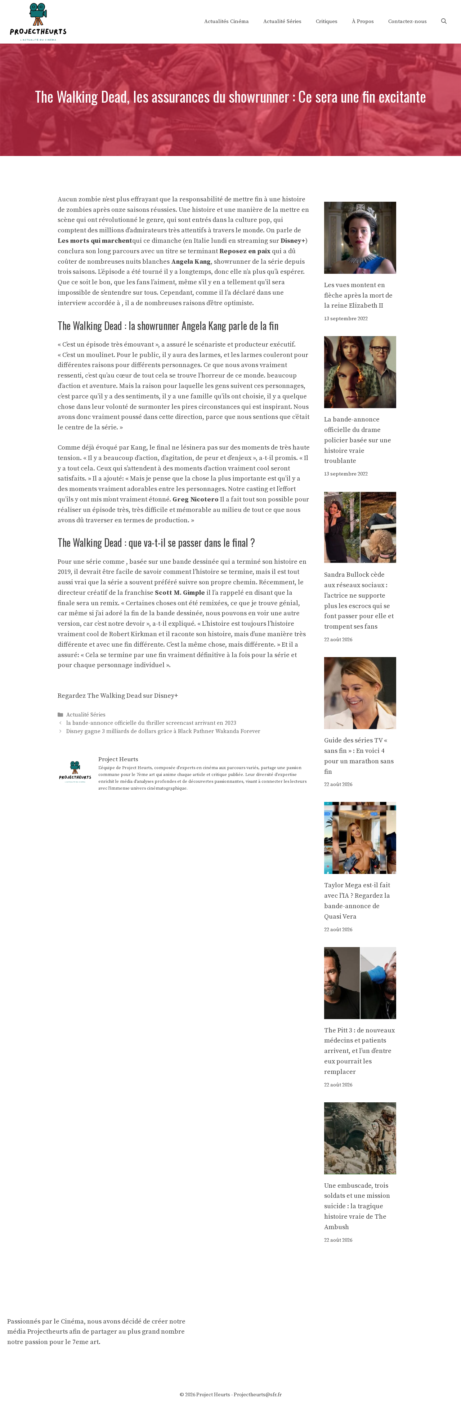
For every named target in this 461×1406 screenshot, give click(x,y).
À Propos (363, 21)
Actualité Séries (282, 21)
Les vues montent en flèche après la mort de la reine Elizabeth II (358, 295)
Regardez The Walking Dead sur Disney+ (118, 696)
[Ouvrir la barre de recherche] (444, 21)
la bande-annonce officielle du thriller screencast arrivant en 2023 (151, 723)
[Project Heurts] (37, 21)
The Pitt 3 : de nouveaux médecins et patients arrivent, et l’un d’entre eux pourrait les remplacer (359, 1051)
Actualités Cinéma (226, 21)
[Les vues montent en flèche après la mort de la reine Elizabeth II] (360, 268)
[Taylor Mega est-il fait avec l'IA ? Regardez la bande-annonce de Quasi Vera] (360, 869)
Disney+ (293, 241)
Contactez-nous (407, 21)
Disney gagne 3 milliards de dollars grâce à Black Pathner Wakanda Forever (163, 731)
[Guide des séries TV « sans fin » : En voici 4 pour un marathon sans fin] (360, 723)
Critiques (326, 21)
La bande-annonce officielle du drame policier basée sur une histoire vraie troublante (357, 440)
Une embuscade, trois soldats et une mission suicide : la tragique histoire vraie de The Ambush (357, 1206)
